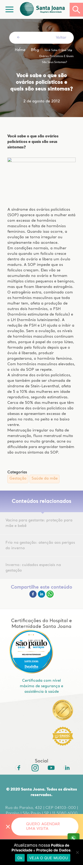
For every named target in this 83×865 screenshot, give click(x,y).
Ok (19, 858)
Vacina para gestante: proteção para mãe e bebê (39, 523)
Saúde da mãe (45, 478)
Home (20, 50)
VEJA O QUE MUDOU (48, 858)
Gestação (18, 478)
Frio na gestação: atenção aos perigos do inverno (40, 545)
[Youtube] (49, 767)
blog (35, 50)
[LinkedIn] (65, 767)
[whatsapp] (50, 597)
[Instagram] (33, 767)
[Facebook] (33, 597)
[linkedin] (42, 597)
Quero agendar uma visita (43, 826)
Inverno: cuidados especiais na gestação (33, 567)
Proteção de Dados (53, 850)
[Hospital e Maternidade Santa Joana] (44, 9)
